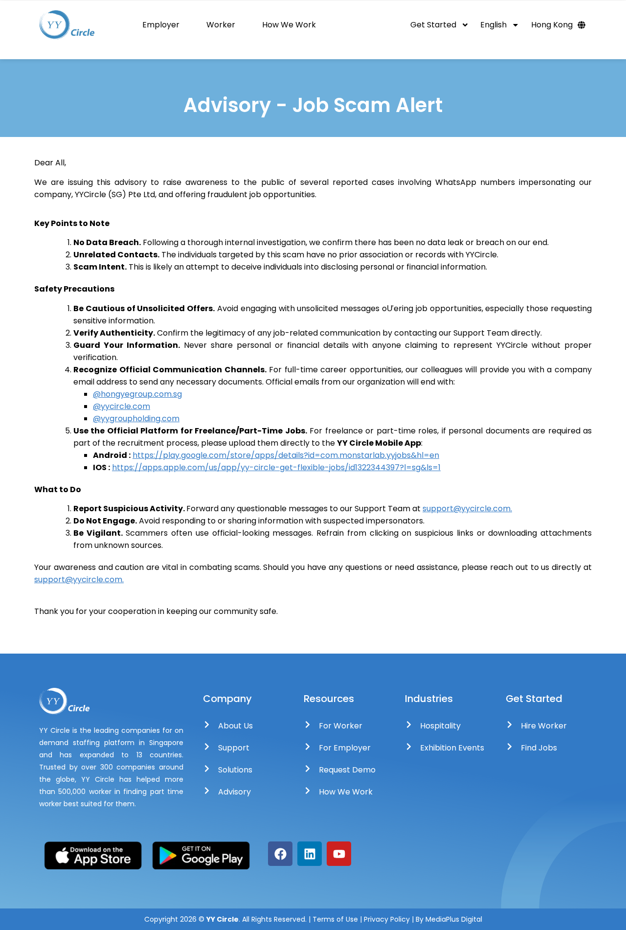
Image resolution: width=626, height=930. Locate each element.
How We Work (289, 24)
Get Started (433, 25)
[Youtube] (339, 853)
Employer (160, 24)
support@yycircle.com (78, 579)
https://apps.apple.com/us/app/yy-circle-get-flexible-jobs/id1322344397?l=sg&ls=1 (276, 467)
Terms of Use (335, 919)
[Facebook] (280, 853)
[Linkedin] (309, 853)
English (493, 25)
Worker (220, 24)
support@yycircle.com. (467, 508)
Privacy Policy (388, 919)
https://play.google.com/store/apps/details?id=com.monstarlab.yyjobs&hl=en (286, 455)
